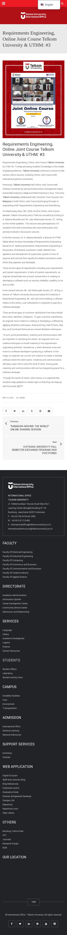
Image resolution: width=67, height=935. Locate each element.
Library (6, 634)
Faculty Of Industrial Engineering (18, 556)
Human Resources (11, 651)
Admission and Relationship (16, 612)
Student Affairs (10, 669)
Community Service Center (15, 608)
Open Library (8, 813)
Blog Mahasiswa (10, 784)
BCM (5, 848)
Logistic (6, 642)
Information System (12, 599)
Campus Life (8, 800)
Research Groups (11, 843)
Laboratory (8, 673)
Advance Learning (11, 730)
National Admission (12, 735)
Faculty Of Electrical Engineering (17, 552)
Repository (8, 804)
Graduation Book (10, 792)
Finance (6, 647)
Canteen (6, 757)
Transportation (10, 708)
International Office (11, 726)
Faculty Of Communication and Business (22, 568)
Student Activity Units (13, 677)
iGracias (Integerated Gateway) (17, 796)
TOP (33, 902)
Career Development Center (15, 603)
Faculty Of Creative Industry (15, 573)
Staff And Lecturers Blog (14, 780)
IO (19, 386)
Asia (26, 193)
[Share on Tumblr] (31, 411)
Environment (8, 704)
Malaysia (7, 201)
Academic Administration (14, 595)
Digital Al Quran (10, 775)
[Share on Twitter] (14, 411)
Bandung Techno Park (13, 831)
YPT (5, 835)
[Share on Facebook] (6, 411)
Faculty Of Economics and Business (20, 564)
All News (20, 398)
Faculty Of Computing (13, 560)
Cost (5, 700)
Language (7, 630)
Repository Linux (10, 809)
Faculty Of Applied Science (15, 577)
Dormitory (7, 753)
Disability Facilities (11, 696)
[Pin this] (40, 411)
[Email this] (49, 411)
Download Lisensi (11, 788)
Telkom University (55, 162)
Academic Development (13, 638)
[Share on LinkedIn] (23, 411)
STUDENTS (11, 660)
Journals (7, 839)
